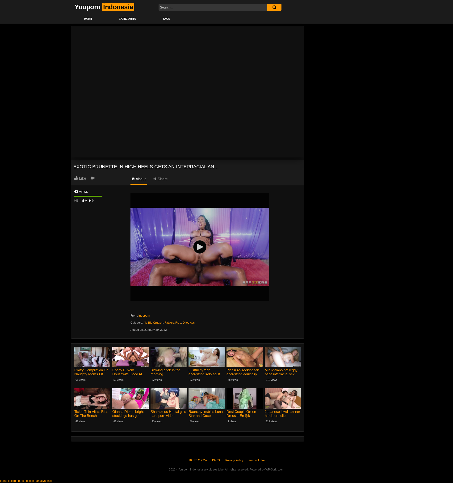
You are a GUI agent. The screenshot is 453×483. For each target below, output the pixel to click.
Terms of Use (256, 460)
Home (88, 18)
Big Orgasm (155, 322)
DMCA (216, 460)
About (140, 179)
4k (145, 322)
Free (178, 322)
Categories (127, 18)
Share (162, 179)
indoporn (144, 315)
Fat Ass (169, 322)
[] (274, 7)
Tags (166, 18)
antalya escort (45, 481)
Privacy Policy (234, 460)
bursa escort (8, 481)
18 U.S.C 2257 (198, 460)
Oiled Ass (189, 322)
